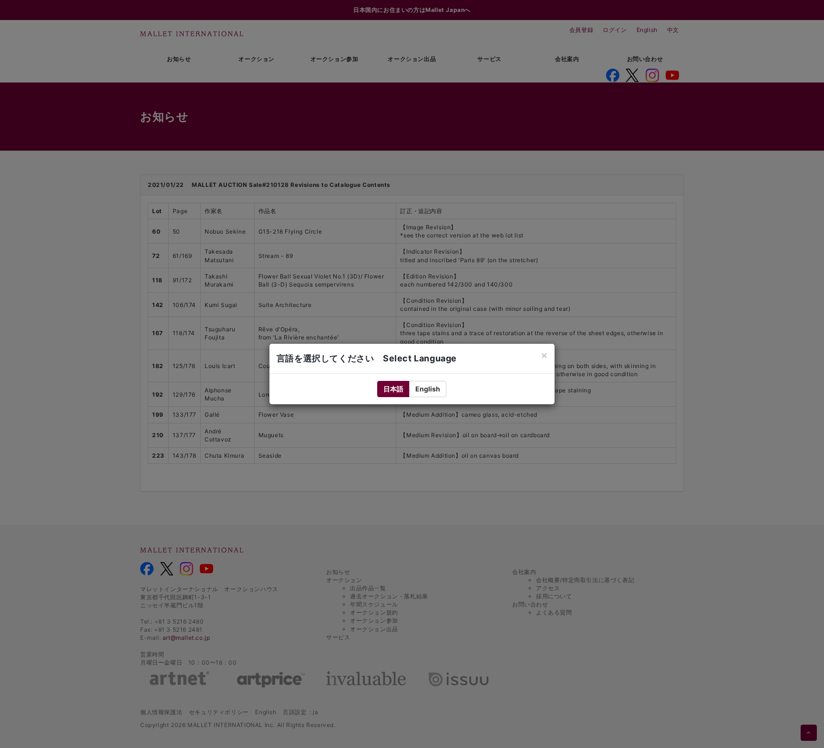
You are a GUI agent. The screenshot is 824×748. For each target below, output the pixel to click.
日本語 (393, 389)
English (427, 389)
